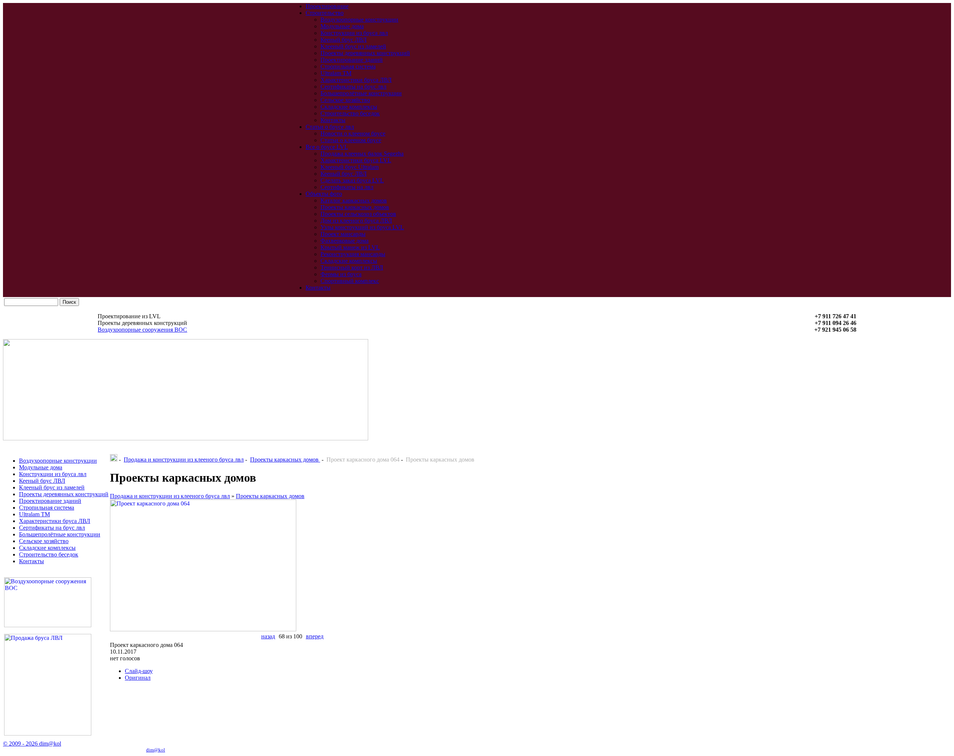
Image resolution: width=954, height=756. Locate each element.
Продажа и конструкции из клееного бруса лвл (184, 459)
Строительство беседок (350, 113)
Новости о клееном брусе (352, 133)
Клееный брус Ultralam (349, 167)
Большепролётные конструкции (361, 93)
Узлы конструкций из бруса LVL (362, 227)
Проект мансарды (343, 234)
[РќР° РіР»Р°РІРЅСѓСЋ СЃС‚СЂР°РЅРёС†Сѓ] (113, 459)
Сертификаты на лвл (346, 187)
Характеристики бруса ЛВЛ (356, 80)
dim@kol (155, 750)
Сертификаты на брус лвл (353, 86)
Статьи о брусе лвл (330, 127)
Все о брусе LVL (327, 147)
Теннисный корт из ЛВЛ (351, 267)
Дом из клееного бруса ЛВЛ (356, 220)
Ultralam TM (335, 73)
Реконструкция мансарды (352, 254)
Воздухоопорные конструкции (359, 19)
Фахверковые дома (344, 240)
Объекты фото (324, 194)
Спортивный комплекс (349, 281)
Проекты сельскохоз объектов (358, 214)
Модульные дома (342, 26)
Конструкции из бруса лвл (354, 33)
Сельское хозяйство (345, 100)
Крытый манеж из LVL (350, 247)
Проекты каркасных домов (354, 207)
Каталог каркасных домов (353, 200)
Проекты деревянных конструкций (365, 53)
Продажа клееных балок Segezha (362, 153)
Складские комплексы (348, 106)
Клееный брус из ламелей (353, 46)
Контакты (332, 120)
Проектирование (327, 6)
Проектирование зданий (351, 60)
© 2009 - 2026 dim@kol (32, 743)
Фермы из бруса (340, 274)
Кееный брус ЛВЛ (343, 39)
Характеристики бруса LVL (355, 160)
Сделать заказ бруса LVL (352, 180)
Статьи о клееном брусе (350, 140)
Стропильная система (348, 66)
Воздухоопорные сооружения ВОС (142, 329)
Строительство (325, 13)
